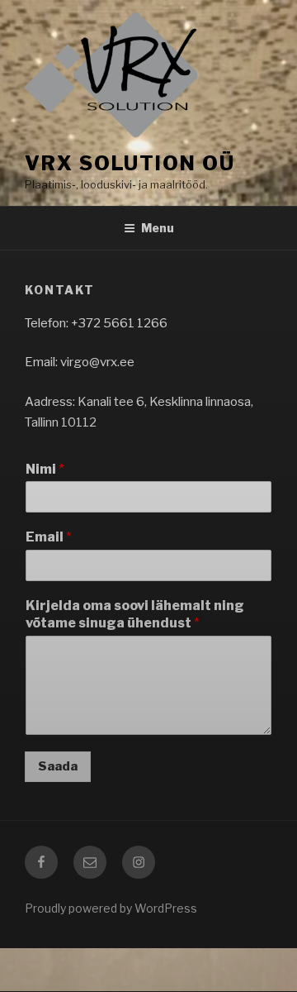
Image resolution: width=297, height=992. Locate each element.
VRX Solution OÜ (130, 163)
